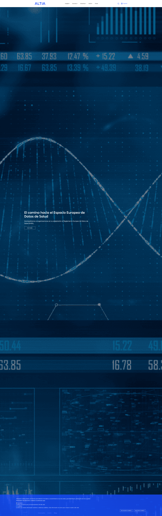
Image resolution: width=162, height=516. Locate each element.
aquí (44, 500)
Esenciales (20, 503)
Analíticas (19, 506)
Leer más (29, 227)
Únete (96, 3)
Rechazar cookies (126, 510)
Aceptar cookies (140, 510)
